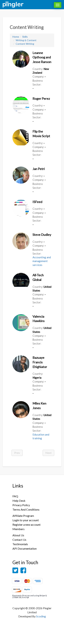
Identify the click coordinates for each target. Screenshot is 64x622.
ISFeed (37, 202)
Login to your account (25, 520)
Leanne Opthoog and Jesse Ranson (42, 57)
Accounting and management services (42, 261)
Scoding (41, 616)
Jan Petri (39, 169)
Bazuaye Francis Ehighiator (40, 362)
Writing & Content (26, 40)
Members (18, 529)
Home (15, 36)
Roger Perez (41, 98)
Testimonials (20, 544)
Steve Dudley (42, 234)
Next (48, 452)
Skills (25, 36)
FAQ (15, 496)
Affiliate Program (23, 515)
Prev (17, 452)
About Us (18, 535)
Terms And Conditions (25, 509)
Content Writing (25, 43)
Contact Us (19, 539)
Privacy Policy (21, 505)
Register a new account (26, 524)
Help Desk (18, 500)
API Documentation (24, 548)
